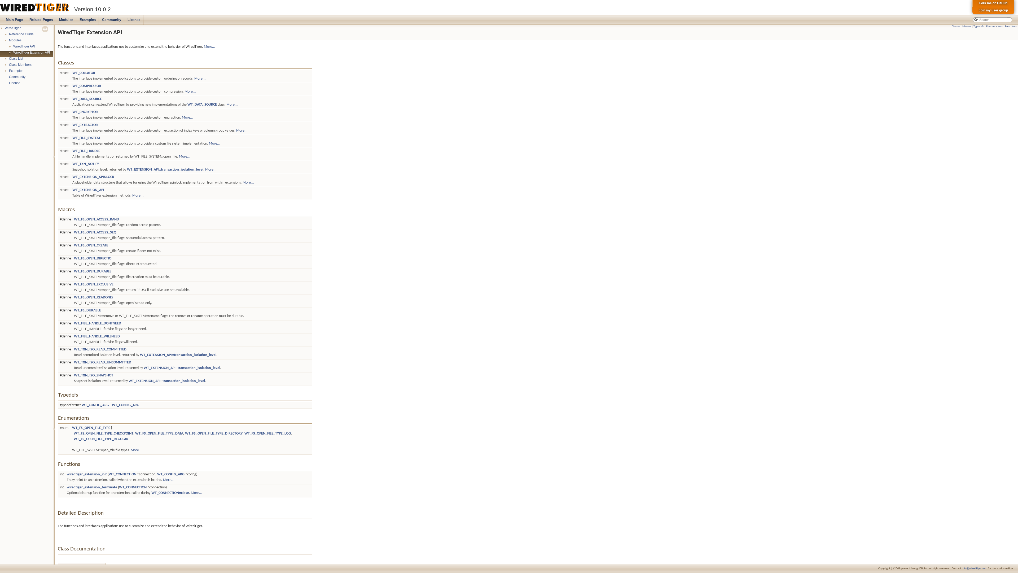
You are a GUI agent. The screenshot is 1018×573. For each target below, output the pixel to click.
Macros (966, 26)
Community (111, 20)
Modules (66, 20)
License (134, 20)
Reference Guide (21, 34)
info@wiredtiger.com (974, 568)
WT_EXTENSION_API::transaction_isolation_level (165, 170)
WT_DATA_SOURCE (87, 99)
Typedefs (978, 26)
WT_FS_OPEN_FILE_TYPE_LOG (267, 434)
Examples (88, 20)
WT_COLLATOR (83, 73)
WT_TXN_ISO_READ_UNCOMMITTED (102, 362)
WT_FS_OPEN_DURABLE (92, 272)
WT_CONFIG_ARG (95, 405)
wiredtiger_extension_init (87, 474)
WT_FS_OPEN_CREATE (91, 246)
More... (209, 47)
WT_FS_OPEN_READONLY (93, 297)
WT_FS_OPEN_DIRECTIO (92, 259)
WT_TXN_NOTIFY (85, 164)
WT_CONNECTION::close (170, 493)
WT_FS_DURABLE (87, 310)
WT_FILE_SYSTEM (86, 138)
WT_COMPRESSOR (86, 86)
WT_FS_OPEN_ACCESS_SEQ (95, 233)
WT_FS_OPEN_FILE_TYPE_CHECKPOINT (103, 434)
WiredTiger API (24, 46)
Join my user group (993, 10)
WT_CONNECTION (122, 474)
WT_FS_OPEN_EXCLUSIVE (93, 284)
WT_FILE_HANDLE (86, 151)
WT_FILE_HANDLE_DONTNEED (97, 323)
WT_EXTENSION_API (88, 190)
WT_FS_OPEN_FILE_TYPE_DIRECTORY (214, 434)
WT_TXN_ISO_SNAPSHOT (93, 375)
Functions (1011, 26)
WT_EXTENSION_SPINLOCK (93, 177)
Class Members (20, 65)
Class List (16, 58)
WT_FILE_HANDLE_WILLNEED (97, 336)
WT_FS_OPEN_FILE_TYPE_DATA (159, 434)
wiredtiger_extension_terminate (92, 487)
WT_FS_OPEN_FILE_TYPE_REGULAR (101, 439)
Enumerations (994, 26)
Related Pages (41, 20)
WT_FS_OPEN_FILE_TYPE (91, 428)
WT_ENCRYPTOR (85, 112)
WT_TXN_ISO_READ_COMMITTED (100, 349)
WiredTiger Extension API (31, 52)
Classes (956, 26)
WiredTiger (13, 28)
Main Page (14, 20)
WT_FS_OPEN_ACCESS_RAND (96, 220)
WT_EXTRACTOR (85, 125)
